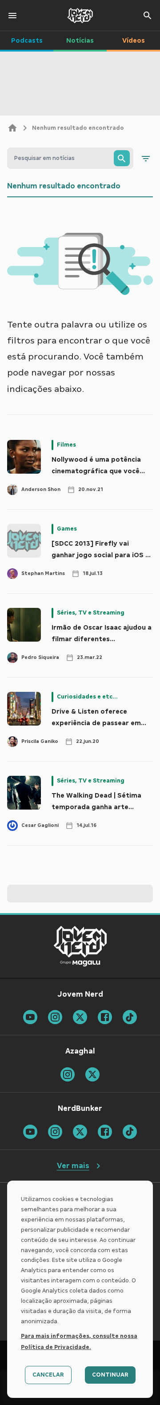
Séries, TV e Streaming (90, 613)
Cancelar (48, 1375)
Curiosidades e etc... (87, 697)
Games (67, 529)
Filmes (66, 445)
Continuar (110, 1375)
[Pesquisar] (122, 158)
